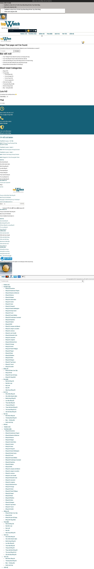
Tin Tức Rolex (2, 103)
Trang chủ (23, 33)
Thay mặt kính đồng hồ (5, 174)
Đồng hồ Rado (9, 353)
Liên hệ (71, 33)
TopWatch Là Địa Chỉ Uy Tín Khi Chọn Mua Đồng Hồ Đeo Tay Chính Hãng (22, 5)
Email (1, 203)
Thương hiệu (32, 33)
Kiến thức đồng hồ (7, 85)
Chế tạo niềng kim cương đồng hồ (7, 225)
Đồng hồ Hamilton (10, 319)
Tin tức (64, 33)
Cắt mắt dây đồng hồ (4, 179)
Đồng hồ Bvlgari (10, 297)
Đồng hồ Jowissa (10, 331)
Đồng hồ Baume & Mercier (12, 293)
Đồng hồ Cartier (10, 302)
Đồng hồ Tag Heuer (11, 362)
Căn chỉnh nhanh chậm (5, 164)
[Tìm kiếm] (23, 30)
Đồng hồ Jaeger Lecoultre (12, 328)
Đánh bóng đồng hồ (4, 166)
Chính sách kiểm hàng (4, 237)
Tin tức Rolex (7, 74)
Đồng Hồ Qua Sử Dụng (11, 375)
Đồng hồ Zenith (9, 366)
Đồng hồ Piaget (10, 351)
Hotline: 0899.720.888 (5, 3)
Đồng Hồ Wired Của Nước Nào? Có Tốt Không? (13, 64)
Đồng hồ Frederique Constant (13, 317)
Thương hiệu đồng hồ (7, 84)
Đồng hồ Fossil (9, 313)
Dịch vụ (57, 33)
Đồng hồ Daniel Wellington (12, 308)
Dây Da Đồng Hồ (10, 381)
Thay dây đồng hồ (4, 170)
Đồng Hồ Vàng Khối (11, 377)
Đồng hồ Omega (10, 344)
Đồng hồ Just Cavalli (11, 333)
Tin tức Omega (8, 76)
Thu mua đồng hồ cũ (4, 176)
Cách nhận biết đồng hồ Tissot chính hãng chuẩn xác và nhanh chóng (18, 60)
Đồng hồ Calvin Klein (11, 299)
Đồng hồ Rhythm (10, 355)
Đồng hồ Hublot (10, 322)
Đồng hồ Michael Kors (11, 342)
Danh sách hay (6, 82)
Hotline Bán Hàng (5, 121)
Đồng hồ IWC (9, 324)
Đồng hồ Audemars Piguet (12, 290)
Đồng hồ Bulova (10, 295)
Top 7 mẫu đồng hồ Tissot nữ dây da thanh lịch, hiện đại (15, 58)
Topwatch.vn (79, 279)
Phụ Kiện (49, 33)
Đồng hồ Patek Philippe (12, 348)
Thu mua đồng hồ (4, 227)
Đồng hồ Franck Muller (11, 315)
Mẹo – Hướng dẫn (7, 87)
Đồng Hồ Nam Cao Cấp (11, 370)
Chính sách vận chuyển (5, 235)
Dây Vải (7, 387)
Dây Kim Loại (9, 383)
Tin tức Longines (8, 80)
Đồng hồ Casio (9, 304)
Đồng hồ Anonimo (10, 288)
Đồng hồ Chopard (10, 306)
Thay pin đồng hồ (3, 172)
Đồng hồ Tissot (10, 364)
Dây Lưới (8, 385)
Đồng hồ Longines (10, 339)
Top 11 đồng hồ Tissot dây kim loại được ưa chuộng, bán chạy (16, 56)
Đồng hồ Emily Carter (11, 310)
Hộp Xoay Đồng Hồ (10, 390)
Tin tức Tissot (8, 78)
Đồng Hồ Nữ (9, 372)
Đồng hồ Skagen (10, 360)
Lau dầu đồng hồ (3, 168)
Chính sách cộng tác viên (10, 7)
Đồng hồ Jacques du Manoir (13, 326)
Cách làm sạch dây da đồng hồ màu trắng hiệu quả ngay (15, 62)
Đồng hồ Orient (9, 346)
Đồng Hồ (41, 33)
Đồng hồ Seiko (9, 357)
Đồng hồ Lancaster (10, 337)
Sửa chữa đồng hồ (4, 162)
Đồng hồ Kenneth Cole (11, 335)
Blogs (4, 71)
